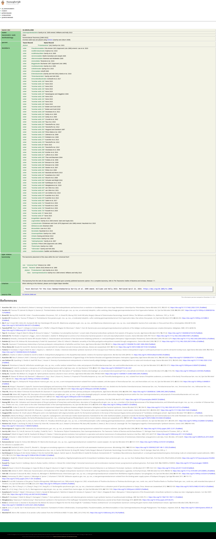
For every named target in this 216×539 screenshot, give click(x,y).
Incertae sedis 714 (38, 203)
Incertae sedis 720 (38, 208)
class (29, 273)
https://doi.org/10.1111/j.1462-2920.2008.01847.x (174, 336)
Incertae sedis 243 (38, 117)
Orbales (34, 236)
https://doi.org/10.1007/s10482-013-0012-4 (191, 486)
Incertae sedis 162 (38, 91)
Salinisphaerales (37, 241)
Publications (7, 15)
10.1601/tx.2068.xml (29, 294)
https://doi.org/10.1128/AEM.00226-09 (15, 352)
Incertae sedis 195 (38, 104)
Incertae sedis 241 (38, 114)
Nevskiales (35, 231)
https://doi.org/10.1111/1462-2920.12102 (197, 360)
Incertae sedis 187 (38, 94)
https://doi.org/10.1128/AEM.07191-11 (182, 357)
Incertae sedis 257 (38, 124)
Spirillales (34, 243)
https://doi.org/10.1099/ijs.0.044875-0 (116, 404)
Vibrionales (35, 249)
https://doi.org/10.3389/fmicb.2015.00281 (199, 437)
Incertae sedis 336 (38, 165)
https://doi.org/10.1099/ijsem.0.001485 (85, 389)
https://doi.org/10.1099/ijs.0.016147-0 (153, 442)
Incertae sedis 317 (38, 155)
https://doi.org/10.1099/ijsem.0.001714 (69, 397)
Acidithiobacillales (37, 53)
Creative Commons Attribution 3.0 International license (65, 536)
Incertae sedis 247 (38, 119)
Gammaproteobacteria (30, 32)
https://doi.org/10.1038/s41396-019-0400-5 (32, 455)
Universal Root (32, 265)
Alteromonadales (37, 58)
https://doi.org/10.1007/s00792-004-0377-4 (17, 325)
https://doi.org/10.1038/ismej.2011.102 (16, 330)
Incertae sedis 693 (38, 200)
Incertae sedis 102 (38, 84)
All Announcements (8, 8)
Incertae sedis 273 (38, 137)
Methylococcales (37, 226)
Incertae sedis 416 (38, 178)
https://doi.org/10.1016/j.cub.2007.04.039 (25, 494)
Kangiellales (35, 218)
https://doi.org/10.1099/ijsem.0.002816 (53, 484)
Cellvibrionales (36, 68)
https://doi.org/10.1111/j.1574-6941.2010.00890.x (190, 471)
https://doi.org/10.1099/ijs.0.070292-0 (28, 379)
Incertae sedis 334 (38, 162)
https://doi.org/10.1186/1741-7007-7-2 (161, 497)
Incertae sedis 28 (37, 145)
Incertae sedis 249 (38, 122)
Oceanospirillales (37, 233)
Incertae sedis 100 (38, 81)
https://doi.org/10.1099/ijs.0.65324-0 (195, 474)
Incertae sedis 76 (37, 213)
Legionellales (35, 221)
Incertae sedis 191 (38, 99)
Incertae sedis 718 (38, 205)
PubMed (203, 307)
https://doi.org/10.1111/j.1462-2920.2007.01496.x (179, 341)
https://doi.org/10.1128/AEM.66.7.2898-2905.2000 (150, 392)
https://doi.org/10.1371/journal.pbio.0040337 (142, 399)
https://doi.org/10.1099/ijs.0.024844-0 (192, 421)
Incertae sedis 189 (38, 96)
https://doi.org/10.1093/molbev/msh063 (148, 355)
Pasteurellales (36, 238)
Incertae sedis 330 (38, 160)
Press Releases (7, 13)
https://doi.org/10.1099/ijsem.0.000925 (127, 489)
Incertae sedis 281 (38, 147)
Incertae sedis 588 (38, 183)
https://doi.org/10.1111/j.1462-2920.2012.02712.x (164, 407)
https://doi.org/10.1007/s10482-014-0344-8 (148, 418)
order (24, 48)
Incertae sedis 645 (38, 188)
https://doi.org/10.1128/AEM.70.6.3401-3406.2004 (130, 344)
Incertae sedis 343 (38, 172)
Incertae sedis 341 (38, 170)
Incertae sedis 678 (38, 198)
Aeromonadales (36, 56)
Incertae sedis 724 (38, 211)
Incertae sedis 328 (38, 157)
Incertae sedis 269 (38, 132)
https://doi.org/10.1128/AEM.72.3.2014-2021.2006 (19, 505)
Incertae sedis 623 (38, 185)
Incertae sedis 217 (38, 109)
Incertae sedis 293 (38, 152)
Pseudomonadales (37, 48)
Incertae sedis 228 (38, 112)
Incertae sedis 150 (38, 89)
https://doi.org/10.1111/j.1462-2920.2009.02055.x (189, 339)
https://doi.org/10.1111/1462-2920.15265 (175, 410)
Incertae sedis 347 (38, 175)
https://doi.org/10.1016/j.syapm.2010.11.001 (17, 479)
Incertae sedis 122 (38, 86)
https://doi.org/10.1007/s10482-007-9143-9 (134, 347)
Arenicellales (35, 61)
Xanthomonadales (37, 251)
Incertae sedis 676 (38, 195)
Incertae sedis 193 (38, 101)
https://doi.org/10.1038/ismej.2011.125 (171, 434)
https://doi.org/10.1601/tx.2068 (157, 289)
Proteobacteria (43, 45)
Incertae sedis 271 (38, 134)
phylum (25, 45)
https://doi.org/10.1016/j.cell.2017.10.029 (172, 468)
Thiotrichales (35, 246)
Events (5, 11)
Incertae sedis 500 (38, 180)
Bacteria (32, 267)
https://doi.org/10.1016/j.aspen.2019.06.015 (157, 500)
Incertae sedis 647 (38, 190)
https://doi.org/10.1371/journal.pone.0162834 (198, 458)
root (24, 265)
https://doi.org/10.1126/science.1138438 (16, 426)
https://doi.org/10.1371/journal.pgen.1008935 (192, 463)
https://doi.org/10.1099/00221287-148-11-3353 (152, 447)
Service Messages (8, 17)
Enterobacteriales (38, 76)
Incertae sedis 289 (38, 150)
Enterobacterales (37, 74)
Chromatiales (35, 71)
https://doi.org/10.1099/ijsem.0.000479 (185, 365)
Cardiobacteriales (37, 66)
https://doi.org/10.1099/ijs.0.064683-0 (196, 381)
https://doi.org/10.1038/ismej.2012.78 (103, 513)
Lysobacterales (36, 223)
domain (25, 267)
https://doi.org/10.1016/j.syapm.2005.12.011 (159, 428)
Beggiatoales (35, 63)
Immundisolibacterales (38, 79)
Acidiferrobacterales (38, 51)
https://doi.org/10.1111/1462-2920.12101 (184, 307)
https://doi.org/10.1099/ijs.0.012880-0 (195, 318)
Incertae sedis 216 (38, 107)
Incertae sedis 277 (38, 139)
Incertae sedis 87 (37, 216)
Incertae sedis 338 (38, 167)
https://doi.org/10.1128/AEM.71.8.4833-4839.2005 (122, 374)
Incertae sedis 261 (38, 129)
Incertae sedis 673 (38, 193)
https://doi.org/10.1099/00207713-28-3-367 (116, 368)
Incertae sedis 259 (38, 127)
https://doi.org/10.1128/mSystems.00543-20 (196, 508)
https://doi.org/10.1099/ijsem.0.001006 (189, 371)
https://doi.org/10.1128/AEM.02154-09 (181, 333)
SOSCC (50, 40)
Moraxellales (35, 228)
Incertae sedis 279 (38, 142)
